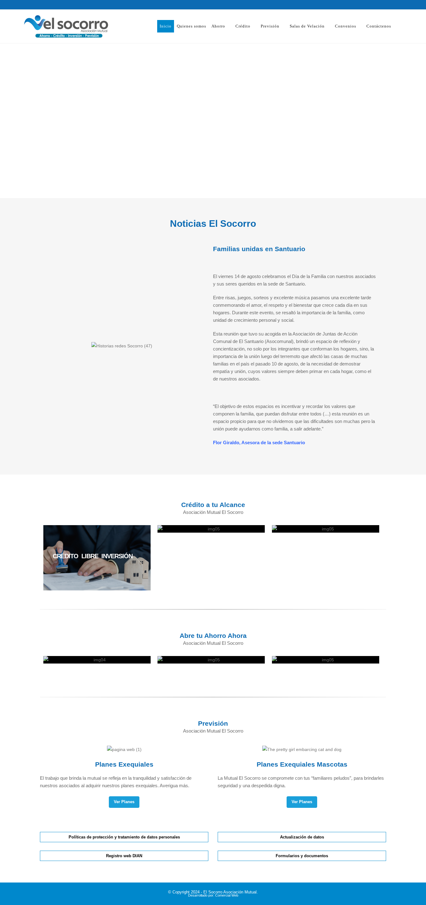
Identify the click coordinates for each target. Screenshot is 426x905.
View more (97, 557)
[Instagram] (381, 4)
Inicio (166, 26)
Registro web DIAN (124, 855)
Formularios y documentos (302, 855)
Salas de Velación (307, 26)
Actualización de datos (302, 837)
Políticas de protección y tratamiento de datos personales (124, 837)
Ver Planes (124, 801)
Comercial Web (226, 895)
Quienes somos (191, 26)
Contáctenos (378, 26)
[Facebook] (370, 4)
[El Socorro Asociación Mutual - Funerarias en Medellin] (57, 26)
